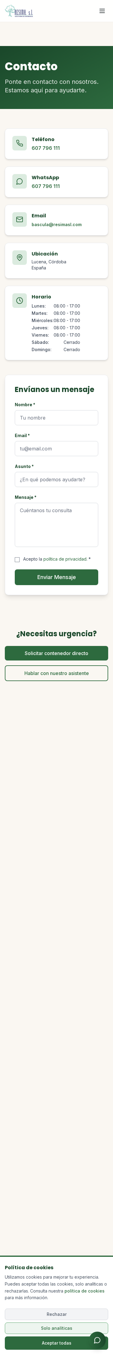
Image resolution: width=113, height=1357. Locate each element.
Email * (22, 435)
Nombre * (25, 404)
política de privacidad (64, 559)
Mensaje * (25, 497)
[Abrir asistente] (97, 1340)
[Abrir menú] (102, 11)
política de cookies (84, 1290)
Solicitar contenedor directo (56, 653)
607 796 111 (46, 148)
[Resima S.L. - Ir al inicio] (19, 11)
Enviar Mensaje (56, 577)
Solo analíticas (56, 1328)
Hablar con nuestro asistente (56, 673)
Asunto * (24, 466)
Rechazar (57, 1314)
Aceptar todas (56, 1342)
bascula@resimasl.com (57, 224)
